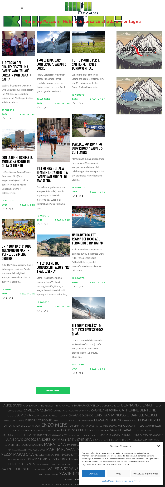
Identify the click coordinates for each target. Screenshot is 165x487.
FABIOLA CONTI (127, 425)
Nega (118, 473)
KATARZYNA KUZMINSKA (72, 439)
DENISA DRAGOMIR (72, 420)
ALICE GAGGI (12, 405)
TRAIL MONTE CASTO (66, 464)
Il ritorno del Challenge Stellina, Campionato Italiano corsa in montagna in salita (16, 71)
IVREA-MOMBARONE (153, 435)
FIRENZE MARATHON (24, 430)
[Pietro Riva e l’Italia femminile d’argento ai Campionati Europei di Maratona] (53, 139)
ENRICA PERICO (12, 425)
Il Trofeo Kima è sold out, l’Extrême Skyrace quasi (87, 330)
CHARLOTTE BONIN (58, 416)
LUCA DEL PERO (12, 445)
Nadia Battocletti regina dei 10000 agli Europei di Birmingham (87, 239)
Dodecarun (87, 420)
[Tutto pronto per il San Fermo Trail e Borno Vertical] (88, 42)
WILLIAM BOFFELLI (48, 474)
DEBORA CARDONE (38, 420)
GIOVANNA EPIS (59, 435)
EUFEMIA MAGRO (79, 425)
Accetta (93, 473)
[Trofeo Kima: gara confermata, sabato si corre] (53, 42)
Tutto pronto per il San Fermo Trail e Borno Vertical (85, 64)
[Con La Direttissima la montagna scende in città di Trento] (18, 139)
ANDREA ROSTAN (49, 405)
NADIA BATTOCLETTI (75, 454)
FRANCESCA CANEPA (48, 430)
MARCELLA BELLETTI (17, 450)
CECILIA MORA (19, 415)
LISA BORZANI (101, 439)
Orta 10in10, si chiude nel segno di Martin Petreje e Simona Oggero (16, 252)
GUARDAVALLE (116, 435)
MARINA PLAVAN (60, 449)
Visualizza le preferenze (145, 473)
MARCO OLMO (36, 449)
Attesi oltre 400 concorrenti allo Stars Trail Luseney (53, 267)
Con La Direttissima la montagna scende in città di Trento (17, 162)
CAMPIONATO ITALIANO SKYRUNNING (72, 410)
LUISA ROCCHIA (32, 444)
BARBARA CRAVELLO (86, 405)
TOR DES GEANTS (21, 464)
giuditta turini (74, 435)
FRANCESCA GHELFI (74, 430)
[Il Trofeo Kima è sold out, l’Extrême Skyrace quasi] (88, 307)
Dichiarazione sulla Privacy (128, 481)
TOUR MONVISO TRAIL (45, 464)
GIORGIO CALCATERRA (16, 434)
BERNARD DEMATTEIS (141, 405)
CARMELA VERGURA (104, 410)
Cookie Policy (108, 481)
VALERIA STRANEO (65, 469)
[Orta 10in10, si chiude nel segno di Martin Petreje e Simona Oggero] (18, 229)
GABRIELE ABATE (121, 430)
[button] (158, 446)
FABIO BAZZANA (109, 426)
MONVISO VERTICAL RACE (47, 455)
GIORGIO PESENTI (42, 435)
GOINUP (104, 435)
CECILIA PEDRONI (40, 416)
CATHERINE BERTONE (137, 410)
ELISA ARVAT (130, 420)
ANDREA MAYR (31, 405)
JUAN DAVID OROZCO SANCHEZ (28, 439)
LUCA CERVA (153, 440)
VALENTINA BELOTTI (15, 469)
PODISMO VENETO (17, 459)
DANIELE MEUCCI (144, 415)
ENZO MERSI (55, 425)
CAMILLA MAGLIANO (38, 410)
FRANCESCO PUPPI (99, 430)
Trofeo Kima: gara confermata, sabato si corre (52, 64)
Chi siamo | (68, 479)
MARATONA (55, 444)
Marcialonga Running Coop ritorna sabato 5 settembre (87, 148)
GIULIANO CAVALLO (90, 435)
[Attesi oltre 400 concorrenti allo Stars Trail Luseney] (53, 245)
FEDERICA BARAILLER (150, 425)
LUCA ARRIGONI (121, 439)
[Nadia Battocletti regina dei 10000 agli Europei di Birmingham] (88, 216)
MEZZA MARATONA (17, 454)
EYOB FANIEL (95, 426)
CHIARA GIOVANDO (81, 415)
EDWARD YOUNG (108, 420)
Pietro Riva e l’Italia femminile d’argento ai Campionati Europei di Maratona (52, 175)
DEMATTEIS (57, 421)
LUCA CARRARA (140, 440)
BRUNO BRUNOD (15, 411)
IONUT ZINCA (133, 434)
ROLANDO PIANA (37, 459)
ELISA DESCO (149, 420)
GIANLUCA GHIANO (143, 431)
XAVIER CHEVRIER (77, 474)
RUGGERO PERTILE (61, 459)
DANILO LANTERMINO (14, 421)
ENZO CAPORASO (30, 425)
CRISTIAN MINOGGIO (112, 415)
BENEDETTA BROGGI (110, 405)
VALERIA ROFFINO (38, 469)
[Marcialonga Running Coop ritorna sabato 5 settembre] (88, 125)
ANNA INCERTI (66, 405)
